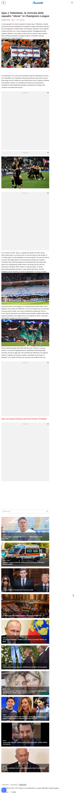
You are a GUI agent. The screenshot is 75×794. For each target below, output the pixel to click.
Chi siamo (5, 792)
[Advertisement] (25, 485)
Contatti (13, 792)
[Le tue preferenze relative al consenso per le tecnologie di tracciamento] (73, 595)
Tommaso (22, 20)
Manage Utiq (22, 784)
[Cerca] (72, 2)
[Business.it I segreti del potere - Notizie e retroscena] (37, 2)
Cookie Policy (5, 784)
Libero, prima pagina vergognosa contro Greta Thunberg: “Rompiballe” (24, 419)
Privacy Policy (14, 784)
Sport (13, 20)
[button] (4, 790)
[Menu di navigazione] (3, 2)
